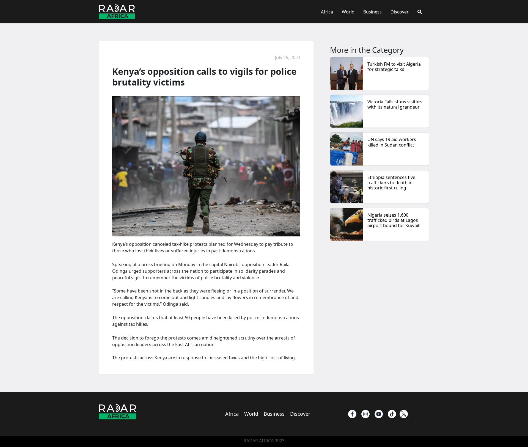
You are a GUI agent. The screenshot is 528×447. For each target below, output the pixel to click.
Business (372, 12)
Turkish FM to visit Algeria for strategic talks (394, 66)
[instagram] (365, 414)
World (348, 12)
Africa (327, 12)
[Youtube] (379, 414)
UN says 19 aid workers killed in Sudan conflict (391, 142)
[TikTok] (392, 414)
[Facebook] (352, 414)
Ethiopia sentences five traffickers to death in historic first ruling (391, 182)
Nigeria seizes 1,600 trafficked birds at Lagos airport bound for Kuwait (393, 220)
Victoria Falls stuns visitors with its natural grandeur (394, 104)
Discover (400, 12)
